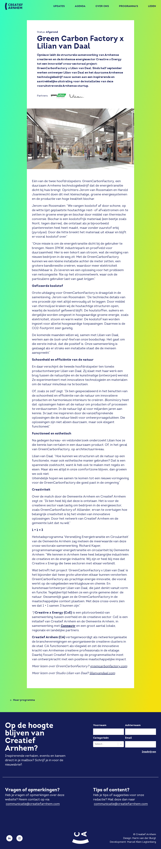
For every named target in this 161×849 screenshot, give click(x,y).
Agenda (80, 6)
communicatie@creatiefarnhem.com (33, 804)
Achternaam (133, 725)
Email (128, 738)
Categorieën (101, 738)
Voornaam (99, 725)
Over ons (102, 6)
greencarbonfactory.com (108, 666)
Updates (59, 6)
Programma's (128, 6)
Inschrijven (149, 752)
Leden (152, 6)
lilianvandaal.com (102, 673)
